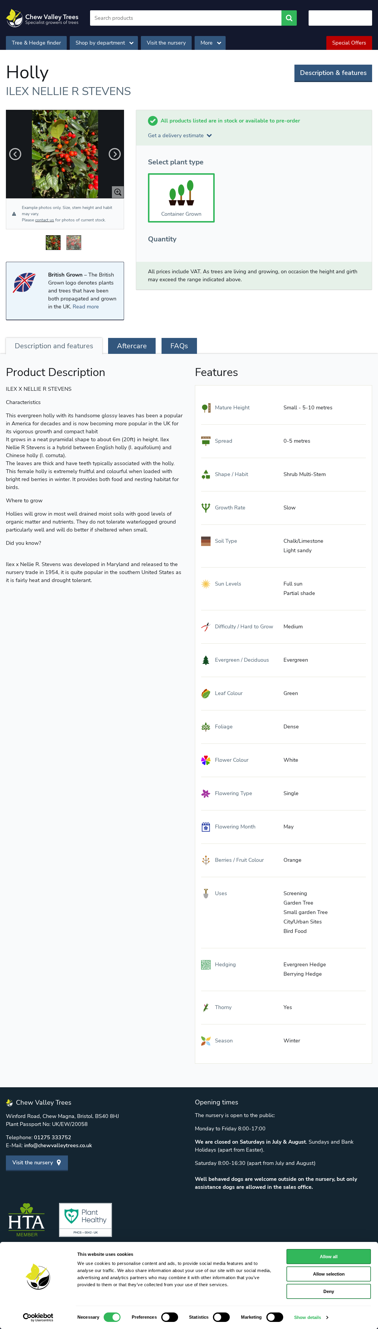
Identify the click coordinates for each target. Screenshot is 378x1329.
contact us (44, 220)
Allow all (329, 1256)
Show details (307, 1317)
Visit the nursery (166, 42)
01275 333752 (52, 1137)
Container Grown (181, 214)
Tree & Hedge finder (36, 42)
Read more (86, 306)
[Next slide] (115, 154)
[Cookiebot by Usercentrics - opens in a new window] (38, 1317)
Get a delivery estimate (176, 135)
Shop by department (100, 42)
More (207, 42)
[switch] (169, 1317)
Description (54, 346)
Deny (328, 1291)
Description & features (333, 72)
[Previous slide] (15, 154)
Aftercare (132, 346)
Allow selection (329, 1273)
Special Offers (349, 42)
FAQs (179, 346)
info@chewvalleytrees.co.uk (58, 1145)
